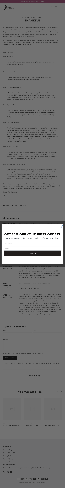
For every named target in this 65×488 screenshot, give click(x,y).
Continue (32, 253)
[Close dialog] (61, 226)
